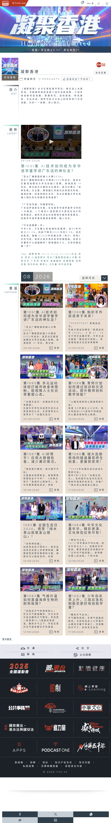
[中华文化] (91, 708)
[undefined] (83, 2)
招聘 (33, 762)
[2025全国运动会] (19, 668)
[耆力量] (55, 727)
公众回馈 (85, 655)
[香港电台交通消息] (22, 648)
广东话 (35, 261)
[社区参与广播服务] (55, 708)
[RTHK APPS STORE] (19, 747)
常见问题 (85, 762)
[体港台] (55, 668)
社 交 (86, 648)
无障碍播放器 (50, 766)
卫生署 (53, 264)
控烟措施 (69, 261)
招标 (46, 762)
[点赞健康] (91, 668)
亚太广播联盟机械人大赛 (62, 257)
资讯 (27, 257)
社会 (74, 254)
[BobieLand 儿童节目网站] (19, 688)
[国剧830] (55, 688)
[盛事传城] (91, 727)
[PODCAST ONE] (55, 747)
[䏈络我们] (22, 654)
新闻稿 (20, 762)
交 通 (31, 648)
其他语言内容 (74, 766)
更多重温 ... (8, 639)
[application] (51, 142)
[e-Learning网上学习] (91, 688)
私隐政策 (29, 766)
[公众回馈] (75, 655)
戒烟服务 (56, 261)
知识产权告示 (64, 762)
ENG (88, 3)
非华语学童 (65, 264)
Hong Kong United (56, 254)
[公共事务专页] (19, 708)
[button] (51, 141)
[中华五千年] (91, 747)
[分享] (77, 648)
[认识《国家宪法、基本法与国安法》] (19, 727)
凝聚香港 (30, 72)
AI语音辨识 (39, 257)
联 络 (31, 654)
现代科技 (33, 264)
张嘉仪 (44, 261)
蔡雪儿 (44, 264)
